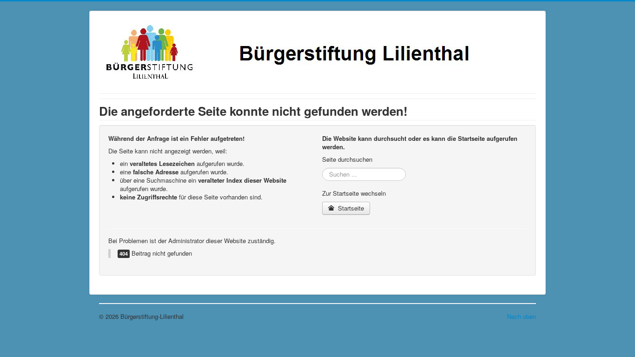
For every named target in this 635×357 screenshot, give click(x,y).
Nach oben (521, 316)
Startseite (350, 208)
